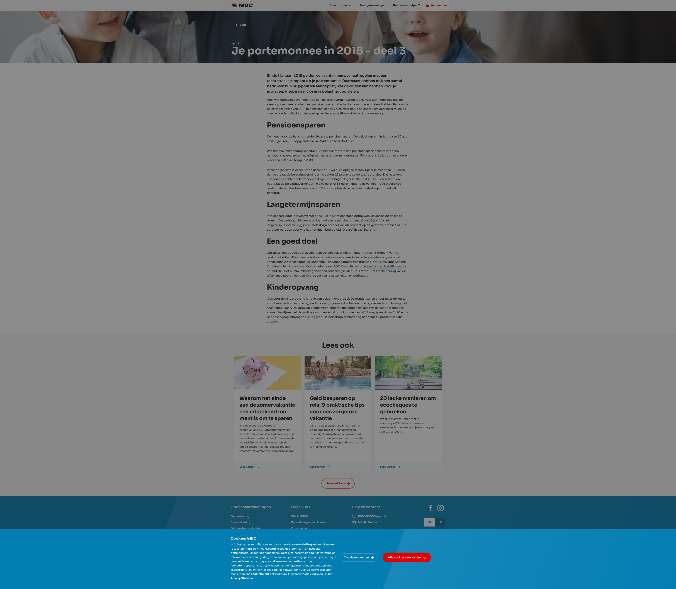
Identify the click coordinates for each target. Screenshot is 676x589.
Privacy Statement (243, 578)
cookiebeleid (260, 574)
